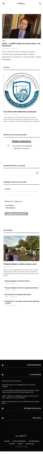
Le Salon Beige (35, 375)
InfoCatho (37, 418)
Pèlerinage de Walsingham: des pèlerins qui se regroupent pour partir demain (21, 288)
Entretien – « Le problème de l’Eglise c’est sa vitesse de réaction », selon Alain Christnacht (21, 44)
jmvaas (6, 114)
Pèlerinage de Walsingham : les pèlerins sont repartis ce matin (20, 264)
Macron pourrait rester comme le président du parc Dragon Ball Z (20, 402)
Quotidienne (10, 205)
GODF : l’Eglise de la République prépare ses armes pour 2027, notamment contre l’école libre (20, 397)
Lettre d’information (19, 441)
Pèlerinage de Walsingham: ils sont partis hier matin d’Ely (17, 281)
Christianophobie (34, 365)
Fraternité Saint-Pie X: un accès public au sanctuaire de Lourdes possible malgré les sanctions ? (22, 302)
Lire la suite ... (7, 59)
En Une (3, 40)
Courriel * (8, 189)
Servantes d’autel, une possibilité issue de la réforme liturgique (18, 385)
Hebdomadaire (10, 208)
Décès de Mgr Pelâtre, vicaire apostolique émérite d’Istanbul (18, 294)
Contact (20, 443)
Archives (7, 441)
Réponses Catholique (32, 408)
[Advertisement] (21, 333)
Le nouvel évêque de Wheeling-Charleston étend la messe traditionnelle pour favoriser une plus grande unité (20, 391)
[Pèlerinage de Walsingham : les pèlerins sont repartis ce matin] (22, 248)
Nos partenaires (34, 441)
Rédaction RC (6, 48)
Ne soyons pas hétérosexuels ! (12, 381)
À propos (12, 443)
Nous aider (30, 443)
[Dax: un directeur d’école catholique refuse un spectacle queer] (22, 91)
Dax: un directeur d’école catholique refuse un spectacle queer (20, 111)
